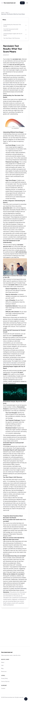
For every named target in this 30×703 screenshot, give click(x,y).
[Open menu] (27, 3)
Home (2, 12)
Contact (3, 688)
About (2, 662)
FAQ (2, 665)
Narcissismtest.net (6, 652)
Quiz (22, 2)
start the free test (8, 84)
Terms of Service (5, 681)
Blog (7, 12)
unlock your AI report (13, 471)
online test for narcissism (10, 363)
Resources (3, 671)
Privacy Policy (4, 678)
